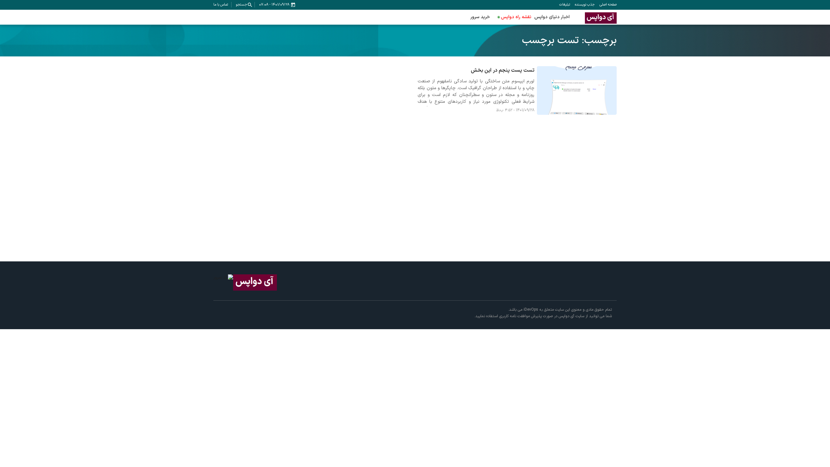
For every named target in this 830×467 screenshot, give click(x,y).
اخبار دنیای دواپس (552, 17)
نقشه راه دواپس (516, 17)
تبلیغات (564, 4)
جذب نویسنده (585, 4)
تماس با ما (220, 4)
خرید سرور (480, 17)
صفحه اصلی (608, 4)
